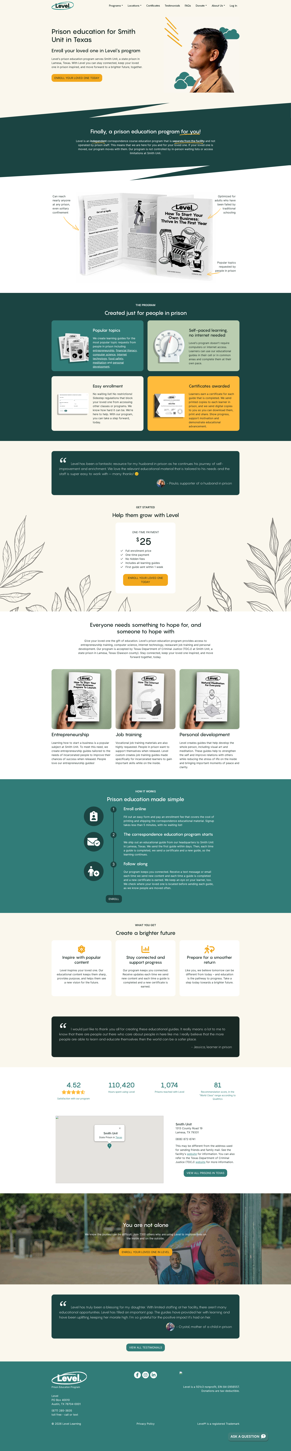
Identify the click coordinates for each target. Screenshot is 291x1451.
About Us (217, 5)
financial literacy (126, 350)
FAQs (188, 5)
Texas (119, 1137)
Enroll (114, 899)
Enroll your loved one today (76, 78)
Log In (233, 5)
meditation (99, 362)
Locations (133, 5)
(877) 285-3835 (62, 1410)
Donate (200, 5)
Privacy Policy (146, 1423)
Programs (115, 5)
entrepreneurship (103, 350)
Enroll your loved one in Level (145, 1252)
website (192, 1154)
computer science (104, 354)
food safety (115, 358)
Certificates (153, 5)
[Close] (121, 1127)
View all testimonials (145, 1347)
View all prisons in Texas (205, 1173)
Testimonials (172, 5)
